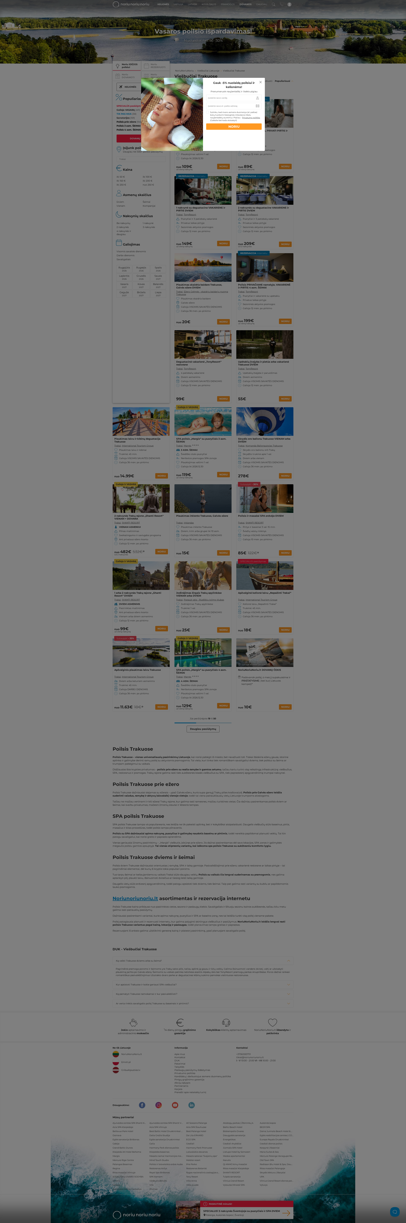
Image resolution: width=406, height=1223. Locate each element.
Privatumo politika (251, 117)
